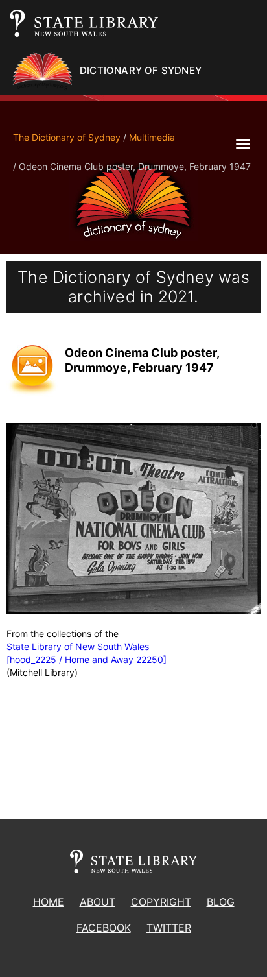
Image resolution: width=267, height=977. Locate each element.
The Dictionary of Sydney (67, 137)
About (97, 901)
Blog (221, 901)
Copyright (161, 901)
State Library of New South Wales (77, 646)
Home (48, 901)
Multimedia (152, 137)
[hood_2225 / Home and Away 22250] (86, 659)
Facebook (103, 927)
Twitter (168, 927)
